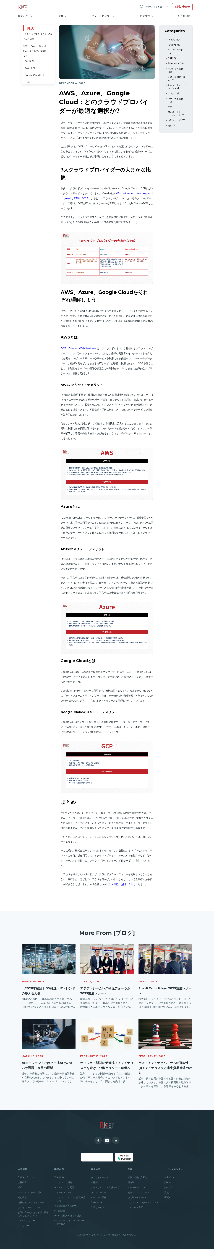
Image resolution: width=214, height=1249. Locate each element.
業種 (60, 15)
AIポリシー (23, 1225)
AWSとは (29, 61)
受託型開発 (59, 1210)
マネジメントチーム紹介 (30, 1192)
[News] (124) (174, 39)
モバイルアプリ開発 (64, 1187)
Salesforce (96, 1202)
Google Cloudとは (34, 75)
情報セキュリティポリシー (31, 1202)
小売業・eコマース (137, 1197)
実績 (166, 1192)
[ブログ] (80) (174, 44)
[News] (168, 1182)
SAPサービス (97, 1207)
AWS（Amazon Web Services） (79, 348)
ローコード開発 (98, 1197)
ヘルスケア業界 (135, 1207)
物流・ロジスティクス (139, 1192)
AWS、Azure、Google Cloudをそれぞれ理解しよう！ (36, 51)
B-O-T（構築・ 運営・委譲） (68, 1215)
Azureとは (30, 68)
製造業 (131, 1182)
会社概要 (22, 1182)
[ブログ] (168, 1187)
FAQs (167, 1197)
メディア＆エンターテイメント (143, 1202)
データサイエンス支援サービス (106, 1187)
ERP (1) (172, 58)
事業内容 (23, 15)
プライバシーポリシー (29, 1207)
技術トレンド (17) (176, 120)
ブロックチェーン (100, 1192)
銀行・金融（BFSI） (138, 1177)
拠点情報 (22, 1197)
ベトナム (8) (174, 93)
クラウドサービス (100, 1177)
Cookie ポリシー (26, 1220)
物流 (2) (171, 125)
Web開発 (59, 1177)
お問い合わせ (182, 6)
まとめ (26, 82)
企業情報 (145, 15)
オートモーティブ (136, 1187)
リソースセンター (102, 15)
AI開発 (94, 1182)
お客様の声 (184, 15)
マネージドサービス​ (64, 1192)
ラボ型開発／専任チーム (66, 1205)
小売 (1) (171, 106)
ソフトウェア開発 (63, 1182)
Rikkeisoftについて (27, 1177)
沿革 (20, 1187)
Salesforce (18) (176, 63)
